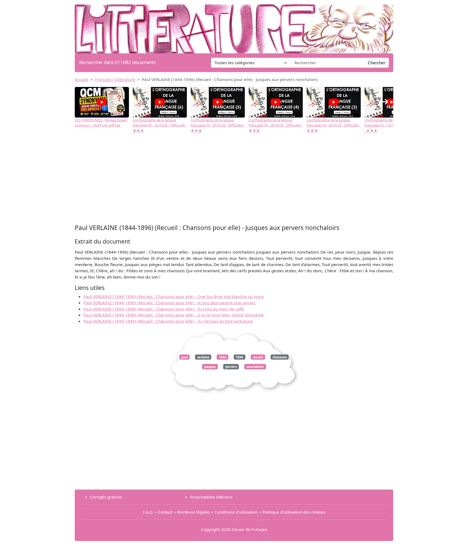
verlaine (203, 357)
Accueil (81, 79)
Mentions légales (193, 512)
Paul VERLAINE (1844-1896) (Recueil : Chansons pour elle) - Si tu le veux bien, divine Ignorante (173, 315)
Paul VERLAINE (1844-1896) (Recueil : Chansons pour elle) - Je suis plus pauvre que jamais (169, 302)
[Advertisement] (234, 179)
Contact (165, 512)
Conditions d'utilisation (236, 512)
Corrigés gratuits (106, 497)
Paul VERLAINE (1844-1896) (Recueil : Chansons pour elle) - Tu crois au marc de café (163, 309)
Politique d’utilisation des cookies (294, 512)
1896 (239, 357)
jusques (210, 367)
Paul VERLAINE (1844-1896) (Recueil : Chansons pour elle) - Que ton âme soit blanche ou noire (173, 296)
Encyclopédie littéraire (211, 497)
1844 (222, 357)
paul (184, 357)
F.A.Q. (148, 512)
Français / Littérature (115, 79)
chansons (279, 357)
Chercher (376, 62)
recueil (258, 357)
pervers (231, 367)
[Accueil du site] (234, 26)
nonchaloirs (255, 367)
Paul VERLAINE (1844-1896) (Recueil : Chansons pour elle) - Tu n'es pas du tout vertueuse (168, 321)
